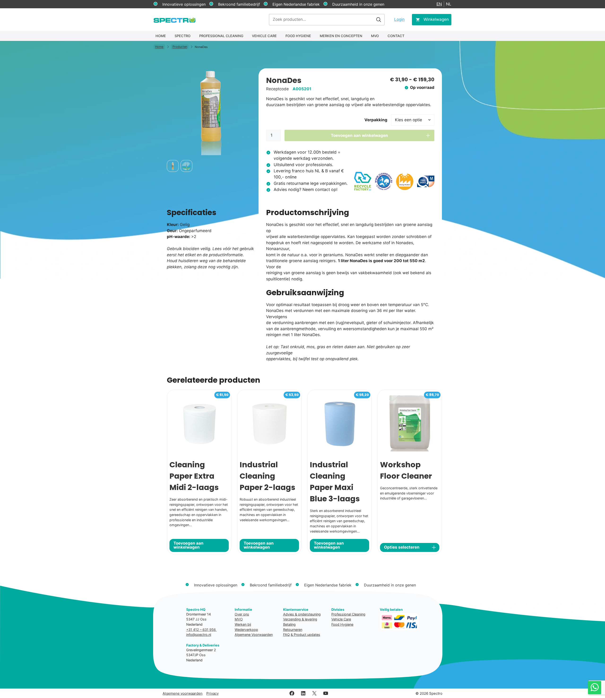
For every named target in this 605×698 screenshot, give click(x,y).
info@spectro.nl (198, 635)
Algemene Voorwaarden (254, 635)
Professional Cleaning (221, 36)
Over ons (242, 614)
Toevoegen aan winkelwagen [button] (188, 545)
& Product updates (305, 635)
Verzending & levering (300, 619)
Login (399, 19)
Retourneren (292, 630)
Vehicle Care (264, 36)
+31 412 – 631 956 (201, 630)
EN (439, 4)
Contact (396, 36)
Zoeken (379, 19)
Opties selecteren (401, 547)
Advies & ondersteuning (302, 614)
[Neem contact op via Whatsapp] (594, 687)
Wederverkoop (246, 630)
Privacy (212, 693)
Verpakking (375, 119)
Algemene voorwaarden (183, 693)
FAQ (286, 635)
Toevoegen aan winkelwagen (359, 135)
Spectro (182, 36)
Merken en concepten (341, 36)
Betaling (289, 624)
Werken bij (243, 624)
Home (161, 36)
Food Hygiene (298, 36)
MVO (375, 36)
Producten (180, 47)
